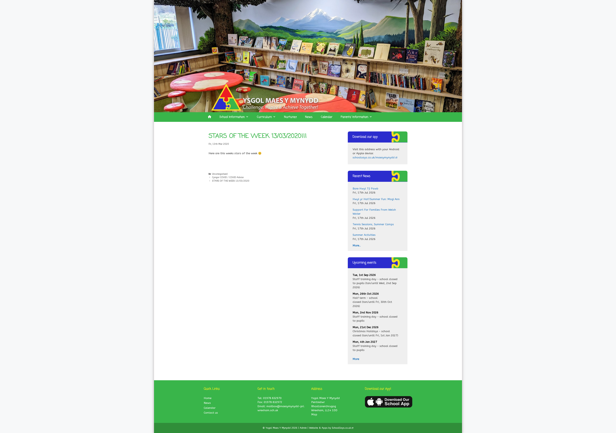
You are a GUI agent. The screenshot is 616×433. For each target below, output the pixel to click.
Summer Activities (364, 234)
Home (207, 398)
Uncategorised (219, 174)
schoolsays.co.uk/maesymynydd (374, 157)
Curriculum (264, 117)
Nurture (289, 117)
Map (314, 414)
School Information (232, 117)
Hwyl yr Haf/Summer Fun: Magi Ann (376, 199)
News (308, 117)
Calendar (326, 117)
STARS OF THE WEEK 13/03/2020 (230, 181)
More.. (357, 245)
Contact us (211, 412)
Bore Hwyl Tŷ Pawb (365, 188)
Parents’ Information (354, 117)
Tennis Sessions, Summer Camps (373, 224)
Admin (304, 427)
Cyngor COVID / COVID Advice (228, 177)
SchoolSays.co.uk (341, 427)
